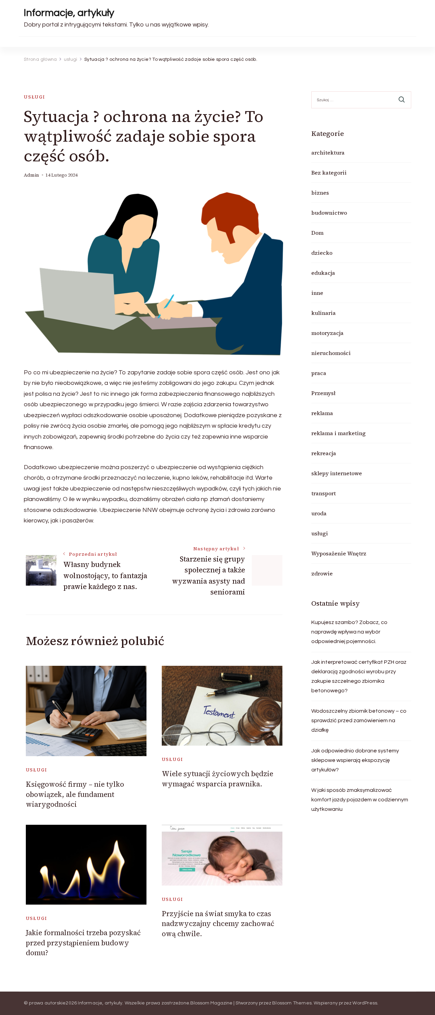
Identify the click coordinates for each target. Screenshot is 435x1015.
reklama (322, 413)
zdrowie (322, 573)
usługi (34, 97)
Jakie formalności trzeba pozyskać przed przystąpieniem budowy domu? (83, 943)
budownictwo (329, 212)
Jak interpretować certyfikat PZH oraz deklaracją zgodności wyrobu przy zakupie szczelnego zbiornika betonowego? (358, 676)
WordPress (364, 1003)
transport (323, 493)
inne (317, 293)
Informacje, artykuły (69, 12)
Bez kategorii (329, 172)
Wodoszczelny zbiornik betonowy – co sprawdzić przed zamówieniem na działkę (358, 720)
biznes (320, 192)
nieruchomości (331, 353)
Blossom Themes (292, 1003)
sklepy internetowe (336, 473)
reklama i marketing (338, 433)
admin (31, 175)
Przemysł (323, 393)
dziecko (321, 252)
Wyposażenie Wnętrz (338, 553)
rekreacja (323, 453)
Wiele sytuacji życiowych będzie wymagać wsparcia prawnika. (217, 778)
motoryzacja (327, 333)
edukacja (323, 273)
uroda (319, 513)
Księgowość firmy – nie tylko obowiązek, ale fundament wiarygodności (75, 794)
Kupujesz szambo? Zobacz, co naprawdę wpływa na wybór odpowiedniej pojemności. (349, 632)
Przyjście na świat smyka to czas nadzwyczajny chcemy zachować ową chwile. (218, 924)
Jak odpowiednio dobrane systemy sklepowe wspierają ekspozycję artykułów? (355, 760)
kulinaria (323, 313)
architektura (328, 152)
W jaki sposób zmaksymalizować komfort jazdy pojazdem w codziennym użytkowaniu (359, 799)
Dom (317, 232)
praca (318, 373)
